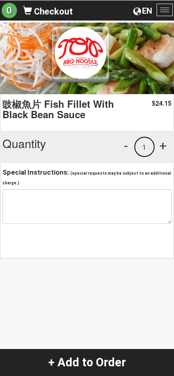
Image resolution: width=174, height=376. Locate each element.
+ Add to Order (87, 362)
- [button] (126, 145)
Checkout (52, 11)
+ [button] (163, 145)
